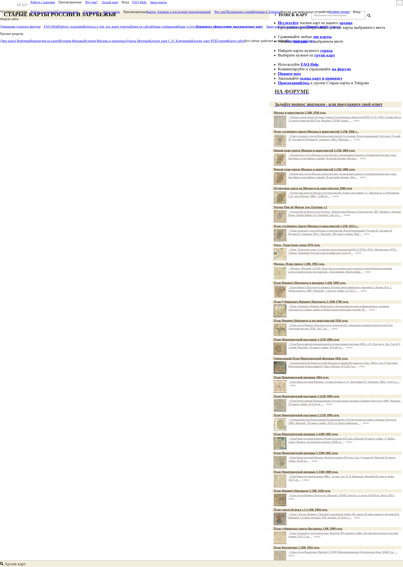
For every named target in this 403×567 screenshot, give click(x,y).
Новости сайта (140, 26)
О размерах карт (294, 26)
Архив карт (109, 2)
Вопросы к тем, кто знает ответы (106, 26)
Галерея (222, 41)
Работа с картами (42, 2)
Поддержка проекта (300, 41)
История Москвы (71, 41)
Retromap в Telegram (266, 12)
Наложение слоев (239, 12)
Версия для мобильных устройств (305, 12)
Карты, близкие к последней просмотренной (179, 12)
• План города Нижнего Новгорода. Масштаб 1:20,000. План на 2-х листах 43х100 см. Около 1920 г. (341, 495)
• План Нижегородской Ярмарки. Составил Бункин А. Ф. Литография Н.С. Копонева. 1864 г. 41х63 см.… (344, 382)
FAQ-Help (139, 2)
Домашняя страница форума (20, 26)
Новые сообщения (164, 26)
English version (339, 12)
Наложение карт (67, 12)
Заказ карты (158, 2)
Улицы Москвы (138, 41)
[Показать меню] (399, 2)
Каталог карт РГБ (203, 41)
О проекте (333, 26)
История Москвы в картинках (105, 41)
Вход (125, 2)
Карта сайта (236, 41)
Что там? (91, 2)
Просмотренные (70, 2)
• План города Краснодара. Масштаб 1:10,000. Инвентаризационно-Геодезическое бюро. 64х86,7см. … (342, 552)
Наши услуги (186, 26)
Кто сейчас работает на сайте (265, 41)
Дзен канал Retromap (15, 41)
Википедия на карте (44, 41)
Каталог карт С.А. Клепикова (170, 41)
